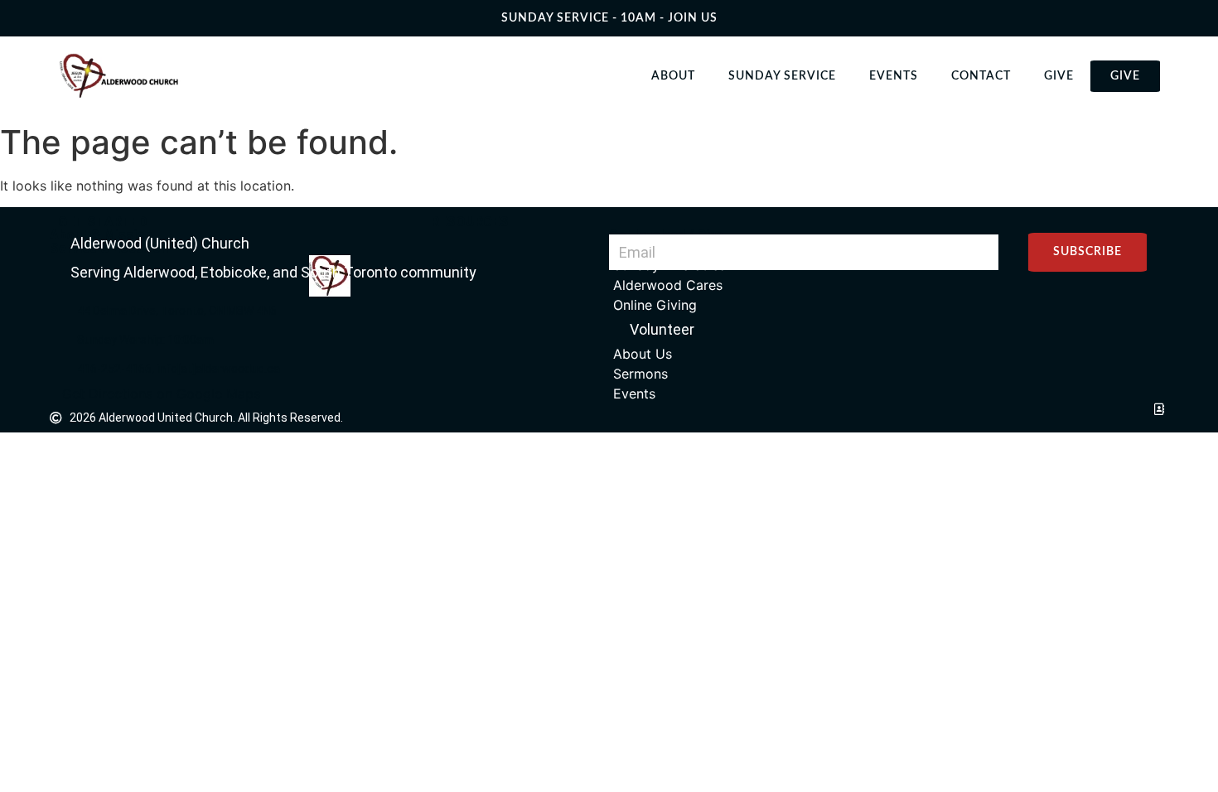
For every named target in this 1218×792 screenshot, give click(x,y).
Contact (981, 76)
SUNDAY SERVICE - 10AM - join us (609, 18)
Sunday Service (782, 76)
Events (893, 76)
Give (1059, 76)
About (673, 76)
